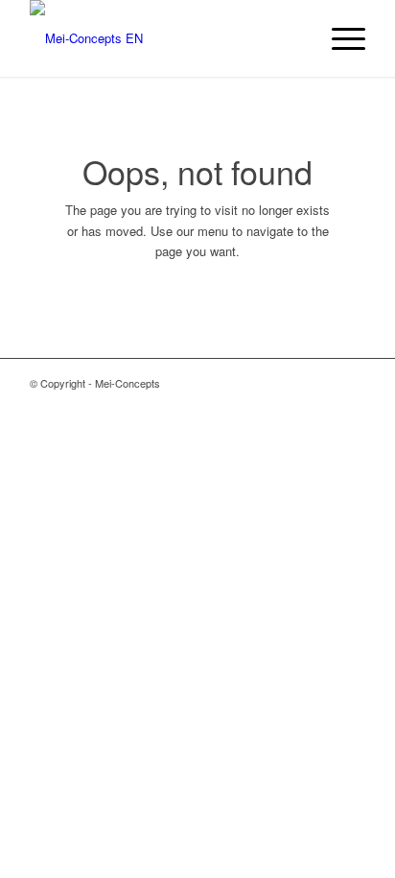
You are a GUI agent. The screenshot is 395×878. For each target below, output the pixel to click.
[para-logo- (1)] (164, 38)
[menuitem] (339, 38)
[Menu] (339, 38)
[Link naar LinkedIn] (351, 382)
